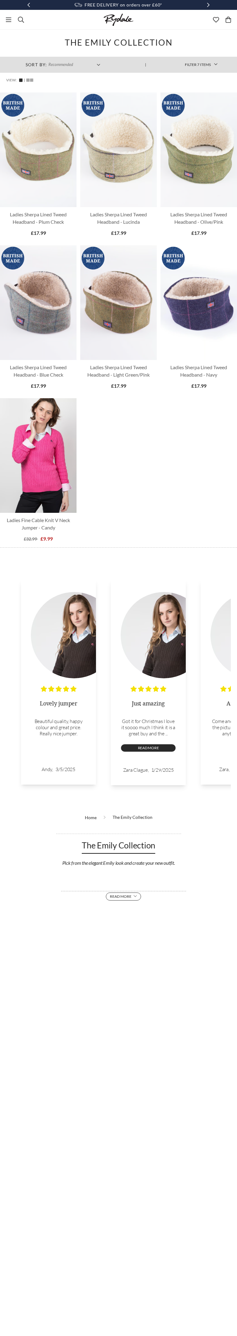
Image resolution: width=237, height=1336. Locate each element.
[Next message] (208, 5)
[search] (21, 20)
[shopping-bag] (228, 20)
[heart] (216, 20)
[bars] (8, 20)
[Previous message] (29, 5)
